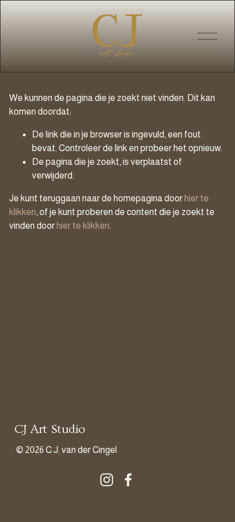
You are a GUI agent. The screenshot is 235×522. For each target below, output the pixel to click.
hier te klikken (83, 225)
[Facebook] (128, 480)
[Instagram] (107, 480)
